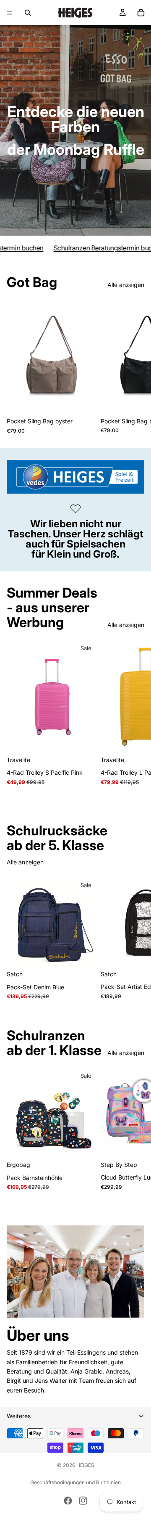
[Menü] (9, 12)
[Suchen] (27, 12)
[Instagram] (83, 1501)
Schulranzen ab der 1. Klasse (54, 1042)
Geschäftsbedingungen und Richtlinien (75, 1482)
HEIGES (85, 1465)
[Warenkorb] (141, 12)
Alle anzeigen (125, 284)
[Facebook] (68, 1501)
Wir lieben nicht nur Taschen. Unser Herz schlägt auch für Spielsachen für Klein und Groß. (75, 539)
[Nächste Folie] (135, 367)
